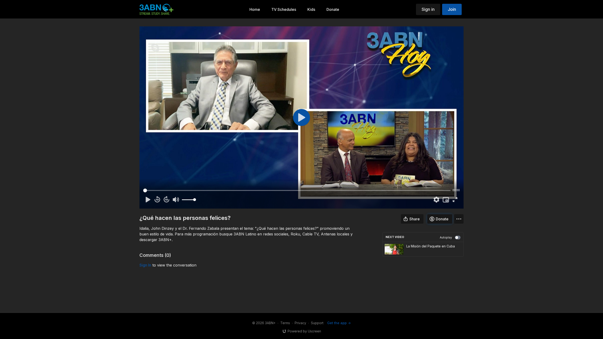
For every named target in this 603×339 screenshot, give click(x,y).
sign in (145, 265)
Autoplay (446, 237)
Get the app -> (339, 323)
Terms (285, 323)
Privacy (300, 323)
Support (317, 323)
